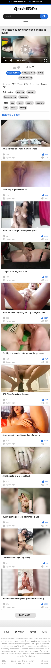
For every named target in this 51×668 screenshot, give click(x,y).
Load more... (25, 615)
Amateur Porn (36, 2)
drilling (23, 108)
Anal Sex (20, 92)
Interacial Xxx (10, 97)
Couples (31, 92)
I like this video (14, 67)
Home (6, 632)
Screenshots (28, 73)
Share (40, 73)
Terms (33, 632)
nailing (14, 108)
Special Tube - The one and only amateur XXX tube (23, 662)
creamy (29, 103)
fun (5, 108)
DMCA (44, 632)
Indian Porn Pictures (18, 2)
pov (12, 103)
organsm (40, 103)
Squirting (23, 97)
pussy (20, 103)
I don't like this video (18, 67)
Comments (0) (25, 78)
